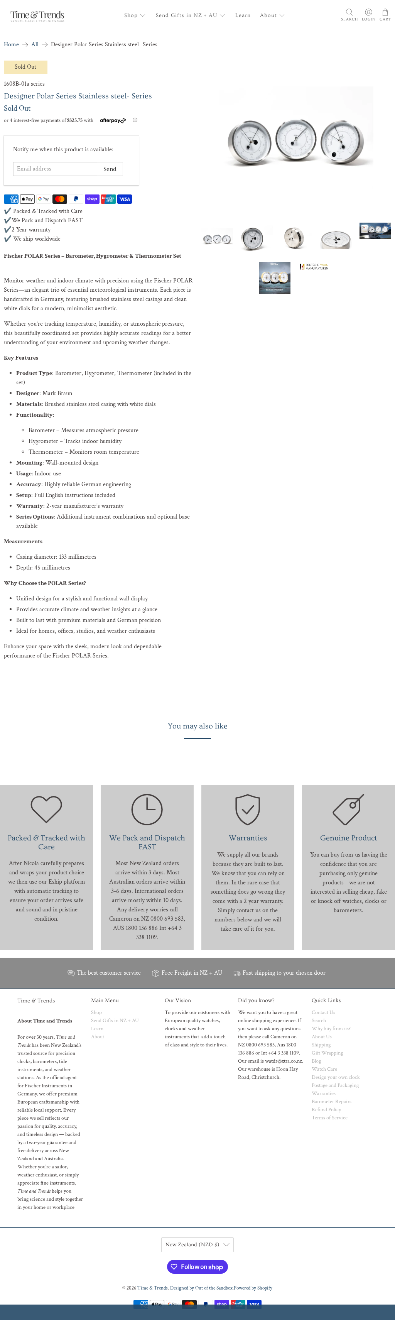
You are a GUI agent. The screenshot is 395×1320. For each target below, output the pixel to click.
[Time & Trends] (37, 15)
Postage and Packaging (335, 1085)
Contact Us (323, 1012)
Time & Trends (152, 1288)
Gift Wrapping (327, 1053)
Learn (243, 15)
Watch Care (324, 1069)
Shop (131, 15)
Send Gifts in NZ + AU (186, 15)
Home (11, 45)
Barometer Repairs (331, 1101)
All (35, 45)
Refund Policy (326, 1109)
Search (319, 1020)
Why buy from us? (331, 1028)
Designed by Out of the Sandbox (201, 1288)
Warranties (324, 1093)
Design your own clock (336, 1077)
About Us (322, 1036)
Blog (316, 1061)
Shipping (321, 1044)
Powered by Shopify (253, 1288)
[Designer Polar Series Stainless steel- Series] (296, 138)
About (268, 15)
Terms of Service (330, 1117)
